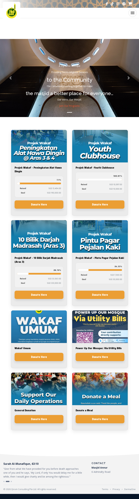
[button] (10, 78)
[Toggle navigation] (132, 13)
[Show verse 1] (4, 481)
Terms (105, 489)
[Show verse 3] (11, 481)
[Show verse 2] (7, 481)
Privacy (116, 489)
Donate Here (39, 204)
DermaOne (130, 489)
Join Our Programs (69, 105)
